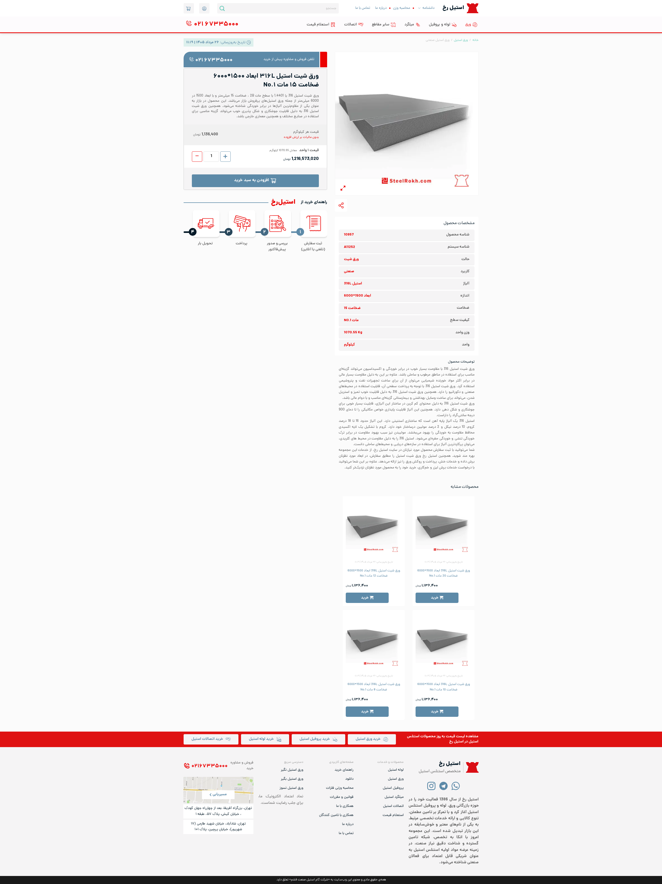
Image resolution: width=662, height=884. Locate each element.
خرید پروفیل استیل (314, 739)
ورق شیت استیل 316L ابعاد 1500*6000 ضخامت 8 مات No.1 (374, 687)
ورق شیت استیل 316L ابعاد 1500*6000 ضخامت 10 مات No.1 (443, 687)
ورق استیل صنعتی (437, 40)
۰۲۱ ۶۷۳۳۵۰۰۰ (213, 60)
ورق (468, 24)
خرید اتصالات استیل (207, 739)
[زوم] (343, 189)
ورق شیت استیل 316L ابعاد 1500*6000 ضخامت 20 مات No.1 (443, 573)
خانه (475, 40)
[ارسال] (222, 8)
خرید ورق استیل (368, 739)
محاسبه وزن (401, 8)
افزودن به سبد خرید (251, 180)
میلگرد (409, 24)
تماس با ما (362, 8)
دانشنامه (428, 8)
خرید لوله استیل (261, 739)
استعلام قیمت (318, 24)
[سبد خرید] (189, 8)
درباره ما (381, 8)
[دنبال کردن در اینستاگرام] (431, 785)
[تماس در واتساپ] (456, 785)
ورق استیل (461, 40)
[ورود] (204, 8)
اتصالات (350, 24)
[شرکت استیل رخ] (471, 767)
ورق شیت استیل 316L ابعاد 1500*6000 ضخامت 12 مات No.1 (374, 573)
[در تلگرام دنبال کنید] (443, 785)
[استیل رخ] (472, 8)
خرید (434, 598)
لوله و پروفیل (439, 24)
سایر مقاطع (380, 24)
